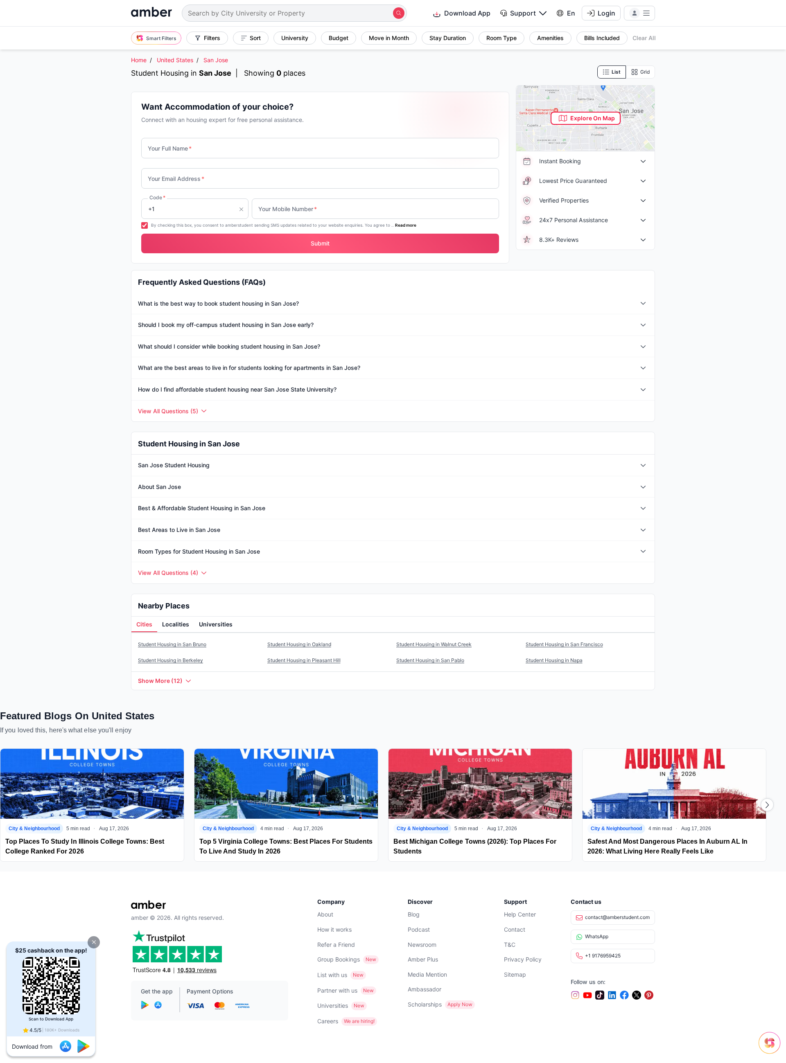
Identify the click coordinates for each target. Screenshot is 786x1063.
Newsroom (422, 944)
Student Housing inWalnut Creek (434, 644)
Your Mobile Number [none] (287, 208)
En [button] (571, 13)
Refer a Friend (336, 944)
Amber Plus (423, 959)
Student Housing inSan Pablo (430, 660)
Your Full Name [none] (170, 148)
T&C (509, 944)
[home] (151, 13)
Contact (514, 929)
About (325, 914)
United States (175, 60)
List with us (332, 974)
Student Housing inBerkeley (170, 660)
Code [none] (157, 197)
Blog (414, 914)
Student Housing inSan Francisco (564, 644)
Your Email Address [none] (176, 178)
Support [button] (523, 13)
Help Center (520, 914)
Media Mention (427, 974)
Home (139, 60)
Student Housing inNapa (554, 660)
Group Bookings (338, 959)
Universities (332, 1005)
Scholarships (425, 1004)
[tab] (144, 625)
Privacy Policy (523, 959)
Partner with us (337, 990)
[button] (94, 942)
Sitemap (515, 974)
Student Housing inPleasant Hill (304, 660)
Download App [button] (467, 13)
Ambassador (424, 989)
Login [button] (606, 13)
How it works (334, 929)
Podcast (419, 929)
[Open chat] (771, 1048)
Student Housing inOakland (299, 644)
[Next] (767, 804)
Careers (327, 1021)
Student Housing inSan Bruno (172, 644)
